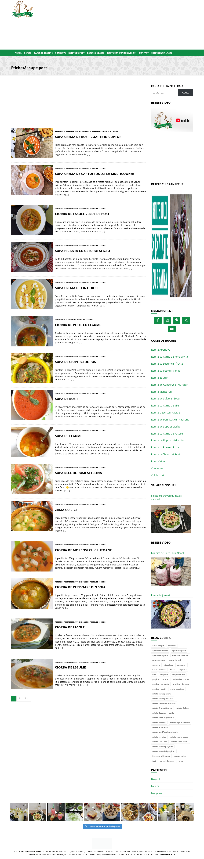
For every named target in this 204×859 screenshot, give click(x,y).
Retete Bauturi (159, 377)
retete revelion (159, 737)
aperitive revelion (180, 655)
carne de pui (175, 660)
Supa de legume (68, 436)
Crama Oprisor (159, 669)
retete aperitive (177, 689)
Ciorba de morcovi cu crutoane (83, 550)
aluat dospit (158, 645)
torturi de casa (167, 761)
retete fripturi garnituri (163, 717)
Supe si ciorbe (111, 131)
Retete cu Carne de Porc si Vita (169, 356)
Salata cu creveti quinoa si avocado (166, 497)
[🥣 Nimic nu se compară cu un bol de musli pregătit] (148, 812)
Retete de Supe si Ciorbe (165, 426)
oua (154, 674)
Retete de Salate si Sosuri (166, 398)
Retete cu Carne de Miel (165, 405)
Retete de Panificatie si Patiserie (170, 419)
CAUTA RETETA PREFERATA (167, 86)
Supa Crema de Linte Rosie (77, 288)
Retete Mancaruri (161, 391)
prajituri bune (178, 674)
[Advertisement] (117, 24)
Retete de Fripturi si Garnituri (168, 440)
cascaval (156, 665)
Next (26, 698)
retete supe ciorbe (180, 741)
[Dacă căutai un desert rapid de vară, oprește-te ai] (111, 812)
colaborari (181, 665)
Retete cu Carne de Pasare (167, 433)
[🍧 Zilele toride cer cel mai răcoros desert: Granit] (166, 812)
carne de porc (158, 660)
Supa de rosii (66, 399)
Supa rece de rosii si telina (78, 473)
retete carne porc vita (162, 698)
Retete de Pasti (95, 52)
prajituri (164, 674)
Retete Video (158, 461)
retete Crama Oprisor (162, 708)
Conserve (60, 52)
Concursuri (157, 468)
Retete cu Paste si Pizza (165, 447)
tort (154, 761)
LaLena (155, 786)
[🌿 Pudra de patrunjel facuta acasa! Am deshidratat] (74, 812)
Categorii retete (43, 52)
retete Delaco (182, 708)
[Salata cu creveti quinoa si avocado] (171, 519)
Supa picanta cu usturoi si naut (83, 251)
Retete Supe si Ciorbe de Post (81, 131)
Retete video (99, 131)
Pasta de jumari (160, 595)
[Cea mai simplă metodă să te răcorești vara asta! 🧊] (56, 812)
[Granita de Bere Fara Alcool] (171, 572)
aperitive (172, 645)
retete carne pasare (161, 693)
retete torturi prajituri (162, 746)
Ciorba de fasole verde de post (82, 214)
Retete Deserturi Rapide (165, 412)
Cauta (185, 92)
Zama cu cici (66, 510)
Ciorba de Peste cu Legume (78, 325)
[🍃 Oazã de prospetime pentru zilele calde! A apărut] (19, 812)
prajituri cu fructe (160, 684)
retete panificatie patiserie (165, 732)
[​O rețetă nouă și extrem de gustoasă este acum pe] (129, 812)
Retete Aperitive (160, 349)
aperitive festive (160, 650)
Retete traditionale (161, 756)
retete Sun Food (159, 741)
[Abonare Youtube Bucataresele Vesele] (172, 120)
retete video (180, 756)
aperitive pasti (179, 650)
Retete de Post (76, 52)
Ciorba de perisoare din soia (80, 587)
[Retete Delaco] (172, 247)
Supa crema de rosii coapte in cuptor (88, 137)
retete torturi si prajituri (163, 751)
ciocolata (168, 665)
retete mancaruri (160, 727)
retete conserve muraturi (164, 703)
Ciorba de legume (70, 667)
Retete (27, 52)
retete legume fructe (180, 722)
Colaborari (157, 475)
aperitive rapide (160, 655)
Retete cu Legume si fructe (167, 363)
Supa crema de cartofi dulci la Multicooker (94, 174)
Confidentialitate (161, 52)
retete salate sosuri (179, 737)
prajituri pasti (159, 689)
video (180, 761)
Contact (144, 52)
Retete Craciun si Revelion (121, 52)
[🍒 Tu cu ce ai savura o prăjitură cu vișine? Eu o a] (93, 812)
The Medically (167, 854)
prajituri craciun (160, 679)
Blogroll (155, 779)
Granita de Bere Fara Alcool (167, 553)
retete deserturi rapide (163, 713)
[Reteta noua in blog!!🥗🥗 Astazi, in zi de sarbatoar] (37, 812)
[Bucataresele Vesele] (22, 9)
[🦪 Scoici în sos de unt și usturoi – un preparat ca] (185, 812)
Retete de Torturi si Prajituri (167, 454)
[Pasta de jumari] (171, 614)
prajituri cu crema (180, 679)
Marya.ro (156, 793)
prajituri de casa (181, 684)
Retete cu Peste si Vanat (165, 370)
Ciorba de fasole (70, 627)
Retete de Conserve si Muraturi (169, 384)
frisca (172, 669)
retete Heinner (159, 722)
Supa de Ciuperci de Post (76, 362)
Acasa (18, 52)
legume (183, 669)
